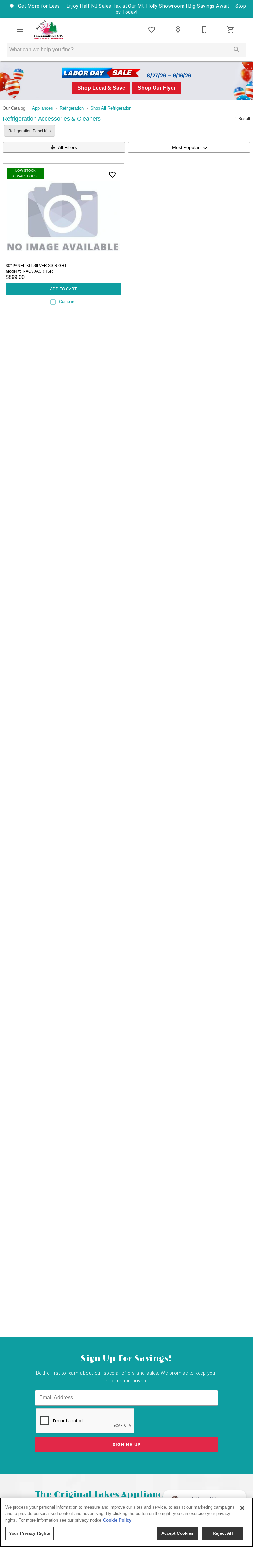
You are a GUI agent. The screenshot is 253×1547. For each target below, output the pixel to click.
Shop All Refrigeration (110, 108)
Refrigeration (72, 108)
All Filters (67, 147)
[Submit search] (236, 50)
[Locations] (178, 30)
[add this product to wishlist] (112, 175)
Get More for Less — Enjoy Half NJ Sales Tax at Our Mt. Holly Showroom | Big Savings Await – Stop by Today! (131, 9)
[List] (151, 30)
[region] (126, 1522)
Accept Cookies (177, 1533)
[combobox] (189, 147)
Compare (67, 301)
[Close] (242, 1508)
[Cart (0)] (231, 30)
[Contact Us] (204, 30)
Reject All (223, 1533)
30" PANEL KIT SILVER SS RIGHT (36, 265)
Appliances (42, 108)
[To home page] (48, 30)
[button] (20, 30)
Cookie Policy (117, 1520)
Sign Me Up (127, 1444)
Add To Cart (63, 289)
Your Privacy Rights (29, 1533)
